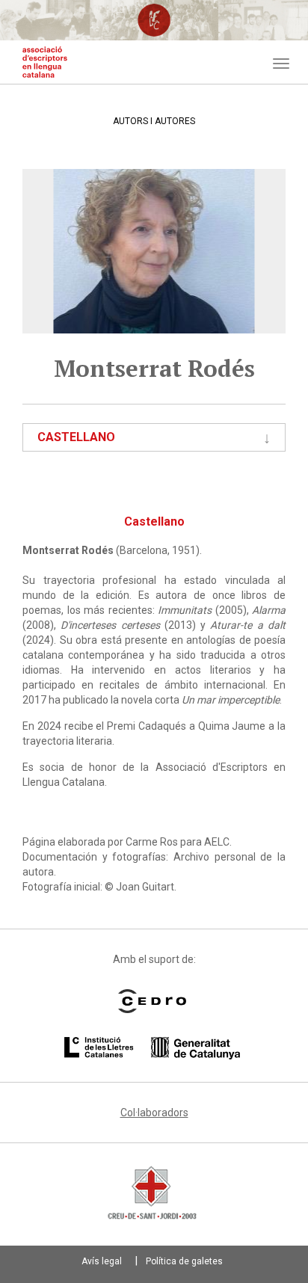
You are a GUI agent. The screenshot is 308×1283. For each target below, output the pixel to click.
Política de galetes (184, 1261)
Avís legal (101, 1261)
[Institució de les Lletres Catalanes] (152, 1048)
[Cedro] (152, 1001)
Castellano (76, 437)
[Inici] (44, 62)
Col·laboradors (154, 1113)
